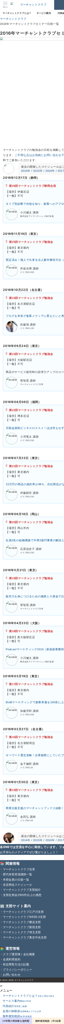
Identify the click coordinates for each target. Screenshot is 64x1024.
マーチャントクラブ (23, 980)
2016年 (50, 170)
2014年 (25, 170)
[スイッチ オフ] (59, 5)
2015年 (38, 170)
